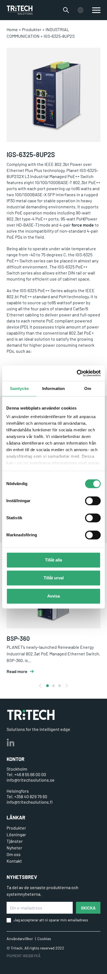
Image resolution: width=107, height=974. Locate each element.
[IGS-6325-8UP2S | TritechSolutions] (20, 10)
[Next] (66, 686)
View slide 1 (47, 685)
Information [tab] (53, 388)
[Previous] (40, 686)
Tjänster (15, 841)
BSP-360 (18, 638)
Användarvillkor (20, 938)
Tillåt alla (53, 560)
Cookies (44, 938)
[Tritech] (31, 715)
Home (12, 29)
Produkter (31, 29)
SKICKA (88, 907)
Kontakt (14, 860)
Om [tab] (87, 388)
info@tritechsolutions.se (31, 779)
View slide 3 (59, 685)
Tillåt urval (54, 577)
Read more (17, 671)
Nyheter (14, 847)
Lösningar (16, 834)
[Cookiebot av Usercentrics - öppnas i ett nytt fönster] (77, 373)
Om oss (14, 854)
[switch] (93, 500)
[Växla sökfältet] (66, 10)
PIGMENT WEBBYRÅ (24, 955)
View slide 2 (53, 685)
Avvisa (53, 596)
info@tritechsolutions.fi (30, 802)
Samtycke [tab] (19, 388)
